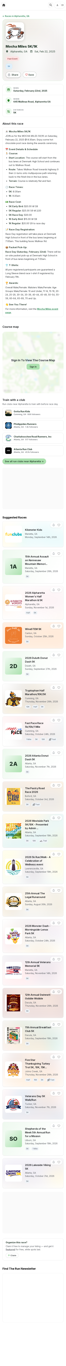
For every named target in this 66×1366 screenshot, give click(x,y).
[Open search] (51, 5)
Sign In (33, 366)
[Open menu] (59, 5)
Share (15, 74)
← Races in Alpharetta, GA (15, 16)
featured (10, 1249)
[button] (53, 525)
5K (9, 66)
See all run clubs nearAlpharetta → (24, 461)
